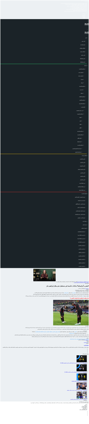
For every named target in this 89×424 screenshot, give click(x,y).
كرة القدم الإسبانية (82, 86)
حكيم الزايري (87, 288)
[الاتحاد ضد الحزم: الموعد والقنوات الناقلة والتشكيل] (82, 380)
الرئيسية (87, 281)
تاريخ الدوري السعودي (81, 259)
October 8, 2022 (71, 333)
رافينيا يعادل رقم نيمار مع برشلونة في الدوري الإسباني (78, 6)
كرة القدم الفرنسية (82, 103)
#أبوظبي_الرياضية (46, 331)
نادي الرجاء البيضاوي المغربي (76, 148)
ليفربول (82, 79)
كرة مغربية (79, 281)
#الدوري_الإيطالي (52, 331)
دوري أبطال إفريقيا (82, 190)
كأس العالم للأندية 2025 (83, 409)
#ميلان (76, 331)
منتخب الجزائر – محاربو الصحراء (80, 214)
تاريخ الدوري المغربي (82, 266)
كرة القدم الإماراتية (80, 131)
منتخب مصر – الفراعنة (81, 200)
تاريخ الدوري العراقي (82, 262)
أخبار (86, 37)
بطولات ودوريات (84, 155)
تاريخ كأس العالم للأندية (81, 231)
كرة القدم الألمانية (82, 100)
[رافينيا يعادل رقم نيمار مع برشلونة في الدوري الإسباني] (82, 398)
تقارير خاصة (83, 55)
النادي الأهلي (79, 138)
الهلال (80, 124)
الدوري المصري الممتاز (81, 169)
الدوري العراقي (82, 176)
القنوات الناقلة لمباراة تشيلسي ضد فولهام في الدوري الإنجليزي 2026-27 (76, 4)
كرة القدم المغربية (80, 145)
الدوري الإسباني (82, 162)
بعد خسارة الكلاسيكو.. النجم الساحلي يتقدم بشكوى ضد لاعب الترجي (76, 9)
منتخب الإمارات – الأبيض (81, 207)
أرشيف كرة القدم (84, 228)
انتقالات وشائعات (82, 48)
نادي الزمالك (79, 141)
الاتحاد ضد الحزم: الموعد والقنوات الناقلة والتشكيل (79, 381)
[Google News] (86, 342)
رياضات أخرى (85, 221)
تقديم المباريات (82, 44)
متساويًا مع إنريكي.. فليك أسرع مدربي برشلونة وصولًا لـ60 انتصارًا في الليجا (75, 11)
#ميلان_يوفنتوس (57, 331)
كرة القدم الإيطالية (82, 96)
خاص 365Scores (82, 58)
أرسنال (82, 82)
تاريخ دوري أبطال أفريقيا (81, 238)
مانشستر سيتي (80, 72)
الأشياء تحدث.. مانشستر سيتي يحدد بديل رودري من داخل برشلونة (77, 390)
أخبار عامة (83, 41)
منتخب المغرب (66, 292)
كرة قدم (85, 65)
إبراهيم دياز (87, 282)
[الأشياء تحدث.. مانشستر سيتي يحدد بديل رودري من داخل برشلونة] (82, 389)
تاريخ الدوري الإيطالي (82, 252)
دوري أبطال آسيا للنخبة (81, 186)
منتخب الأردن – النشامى (81, 217)
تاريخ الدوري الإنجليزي (81, 245)
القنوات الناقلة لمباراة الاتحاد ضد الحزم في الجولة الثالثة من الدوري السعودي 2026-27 (74, 3)
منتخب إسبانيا (83, 282)
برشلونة (82, 93)
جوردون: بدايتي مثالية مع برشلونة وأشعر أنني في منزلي (78, 8)
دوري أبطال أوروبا (82, 183)
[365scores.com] (87, 25)
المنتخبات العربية (84, 193)
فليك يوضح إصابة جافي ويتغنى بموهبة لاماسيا (80, 10)
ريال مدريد (81, 89)
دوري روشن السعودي (79, 110)
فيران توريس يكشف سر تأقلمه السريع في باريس (79, 7)
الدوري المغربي (82, 172)
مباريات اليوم (85, 224)
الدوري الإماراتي (82, 179)
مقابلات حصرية (82, 51)
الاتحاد (80, 117)
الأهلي (80, 127)
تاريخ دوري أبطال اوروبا (81, 235)
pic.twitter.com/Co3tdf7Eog (39, 331)
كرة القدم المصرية (80, 134)
